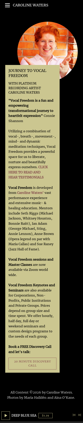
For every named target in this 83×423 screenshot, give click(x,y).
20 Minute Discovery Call (32, 363)
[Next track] (79, 415)
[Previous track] (74, 415)
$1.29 (45, 415)
